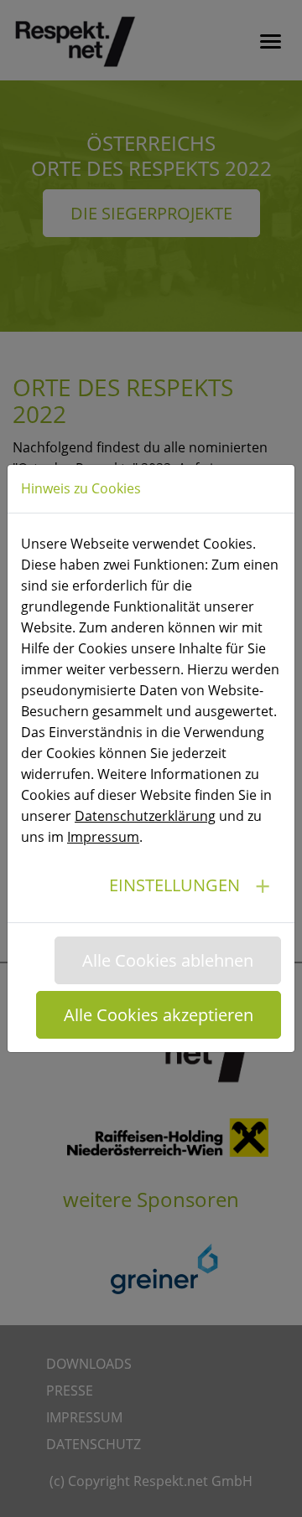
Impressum (103, 837)
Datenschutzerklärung (145, 816)
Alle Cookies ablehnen (167, 960)
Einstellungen (174, 885)
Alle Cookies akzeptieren (158, 1015)
